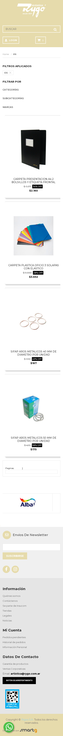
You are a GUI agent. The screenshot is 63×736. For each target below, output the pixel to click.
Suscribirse (15, 556)
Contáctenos (10, 600)
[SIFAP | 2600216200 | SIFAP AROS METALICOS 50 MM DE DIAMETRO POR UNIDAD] (33, 408)
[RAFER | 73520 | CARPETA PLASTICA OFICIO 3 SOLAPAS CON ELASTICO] (33, 235)
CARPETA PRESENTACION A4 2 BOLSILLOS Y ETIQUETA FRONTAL (33, 180)
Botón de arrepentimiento (19, 680)
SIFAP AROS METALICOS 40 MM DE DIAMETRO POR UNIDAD (34, 353)
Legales (7, 615)
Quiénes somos (11, 595)
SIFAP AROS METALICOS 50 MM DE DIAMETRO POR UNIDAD (33, 439)
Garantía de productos (15, 663)
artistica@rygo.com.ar (25, 673)
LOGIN (13, 40)
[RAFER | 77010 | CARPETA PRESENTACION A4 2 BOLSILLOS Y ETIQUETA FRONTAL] (33, 149)
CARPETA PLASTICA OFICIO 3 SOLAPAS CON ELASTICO (33, 267)
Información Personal (15, 647)
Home (6, 54)
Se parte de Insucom (14, 605)
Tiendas (7, 610)
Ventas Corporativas (14, 668)
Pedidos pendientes (14, 637)
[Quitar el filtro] (11, 73)
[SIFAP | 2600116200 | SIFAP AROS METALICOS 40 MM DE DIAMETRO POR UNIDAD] (33, 322)
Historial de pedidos (14, 642)
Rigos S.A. (27, 719)
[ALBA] (27, 502)
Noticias (7, 620)
